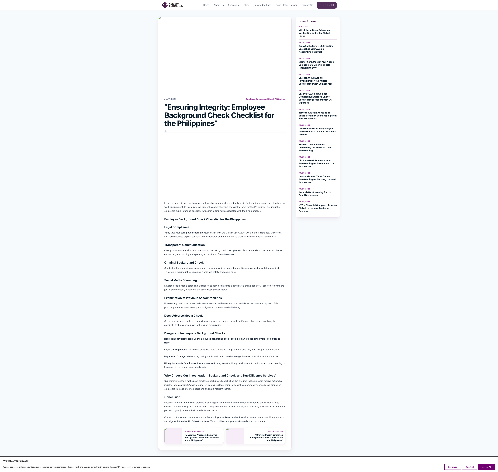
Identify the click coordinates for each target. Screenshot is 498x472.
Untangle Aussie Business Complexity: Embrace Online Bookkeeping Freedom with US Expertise (315, 98)
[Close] (495, 459)
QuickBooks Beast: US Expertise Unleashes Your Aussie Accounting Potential (316, 49)
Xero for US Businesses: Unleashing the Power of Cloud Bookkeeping (315, 147)
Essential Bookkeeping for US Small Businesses (315, 194)
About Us (219, 5)
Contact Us (307, 5)
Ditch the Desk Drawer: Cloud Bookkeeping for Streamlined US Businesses (316, 163)
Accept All (486, 467)
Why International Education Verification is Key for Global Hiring (314, 33)
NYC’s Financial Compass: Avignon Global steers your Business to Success (318, 208)
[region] (249, 464)
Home (206, 5)
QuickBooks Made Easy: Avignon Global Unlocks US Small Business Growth (317, 131)
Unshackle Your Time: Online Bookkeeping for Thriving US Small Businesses (317, 179)
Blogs (246, 5)
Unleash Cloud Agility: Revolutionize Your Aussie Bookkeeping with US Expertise (316, 81)
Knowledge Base (262, 5)
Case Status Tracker (286, 5)
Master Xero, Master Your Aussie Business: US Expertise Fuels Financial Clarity (316, 65)
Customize (452, 467)
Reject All (470, 467)
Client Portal (327, 5)
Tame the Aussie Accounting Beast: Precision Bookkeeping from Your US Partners (318, 115)
